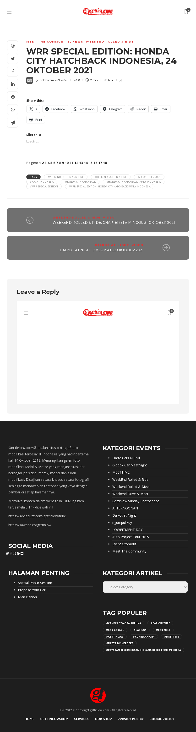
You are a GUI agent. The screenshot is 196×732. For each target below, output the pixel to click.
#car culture (160, 623)
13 (81, 162)
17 (100, 162)
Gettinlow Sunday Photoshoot (135, 501)
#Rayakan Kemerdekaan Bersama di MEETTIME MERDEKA (143, 650)
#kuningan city (144, 636)
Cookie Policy (161, 719)
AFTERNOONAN (125, 508)
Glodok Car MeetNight (129, 465)
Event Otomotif (124, 544)
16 (95, 162)
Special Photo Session (35, 583)
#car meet (163, 630)
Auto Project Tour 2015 (130, 537)
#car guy (140, 630)
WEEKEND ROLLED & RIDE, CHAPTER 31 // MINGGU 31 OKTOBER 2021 (114, 222)
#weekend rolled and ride (66, 177)
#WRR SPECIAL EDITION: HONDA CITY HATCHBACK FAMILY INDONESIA (110, 186)
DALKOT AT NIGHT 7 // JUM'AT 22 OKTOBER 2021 (101, 250)
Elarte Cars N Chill (126, 458)
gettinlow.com (45, 80)
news (77, 41)
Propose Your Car (31, 590)
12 (76, 162)
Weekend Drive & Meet (130, 494)
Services (81, 719)
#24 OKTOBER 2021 (149, 177)
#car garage (115, 630)
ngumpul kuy (122, 522)
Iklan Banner (27, 597)
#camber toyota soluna (123, 623)
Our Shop (103, 719)
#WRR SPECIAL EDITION (44, 186)
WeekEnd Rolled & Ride (110, 41)
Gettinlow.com (54, 719)
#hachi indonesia (42, 181)
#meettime (171, 636)
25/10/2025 (61, 80)
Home (29, 719)
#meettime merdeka (119, 643)
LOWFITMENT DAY (127, 529)
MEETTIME (121, 472)
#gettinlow (114, 636)
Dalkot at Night (112, 245)
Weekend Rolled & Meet (131, 486)
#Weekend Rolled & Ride (111, 177)
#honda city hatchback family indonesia (134, 181)
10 (67, 162)
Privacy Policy (131, 719)
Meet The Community (48, 41)
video (109, 217)
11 (71, 162)
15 (91, 162)
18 (105, 162)
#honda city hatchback (80, 181)
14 (86, 162)
